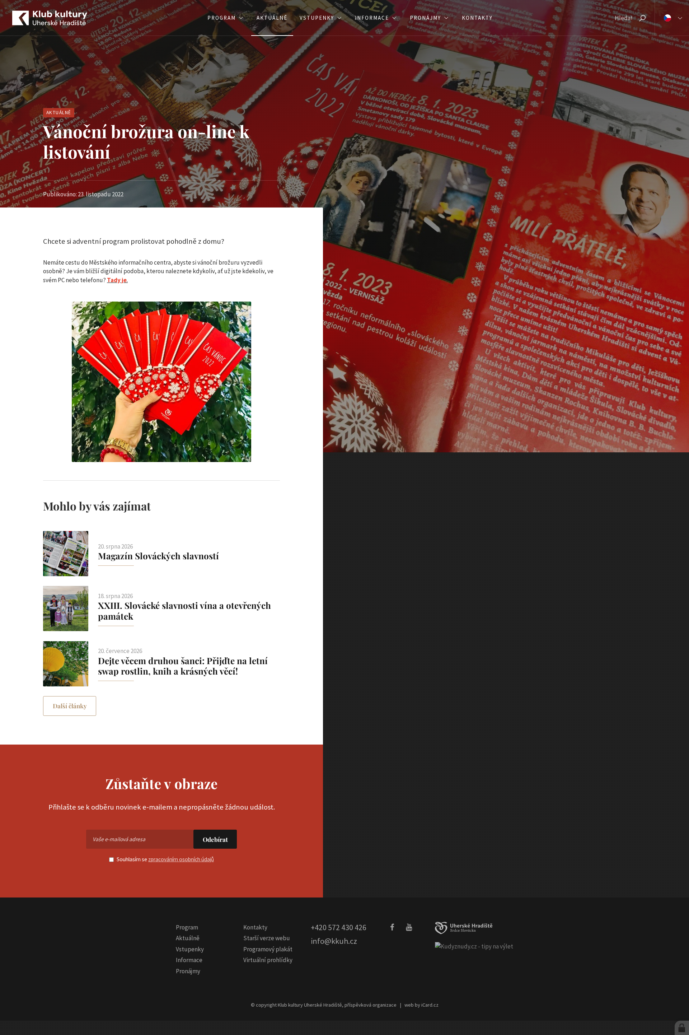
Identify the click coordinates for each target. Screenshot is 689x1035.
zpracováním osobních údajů (181, 859)
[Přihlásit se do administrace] (682, 1028)
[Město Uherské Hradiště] (463, 928)
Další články (70, 706)
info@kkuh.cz (334, 941)
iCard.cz (430, 1005)
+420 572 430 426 (338, 927)
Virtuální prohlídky (267, 960)
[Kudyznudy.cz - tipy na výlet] (474, 946)
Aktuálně (58, 112)
